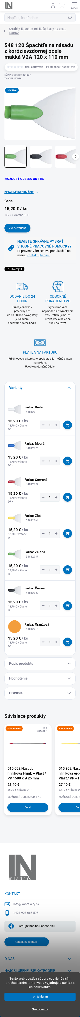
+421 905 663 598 (25, 912)
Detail (27, 807)
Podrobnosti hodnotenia (61, 67)
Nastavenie (40, 1009)
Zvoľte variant (17, 228)
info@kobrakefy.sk (26, 904)
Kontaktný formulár (26, 941)
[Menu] (74, 5)
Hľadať (70, 17)
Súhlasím (42, 996)
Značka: (13, 78)
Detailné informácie (19, 192)
